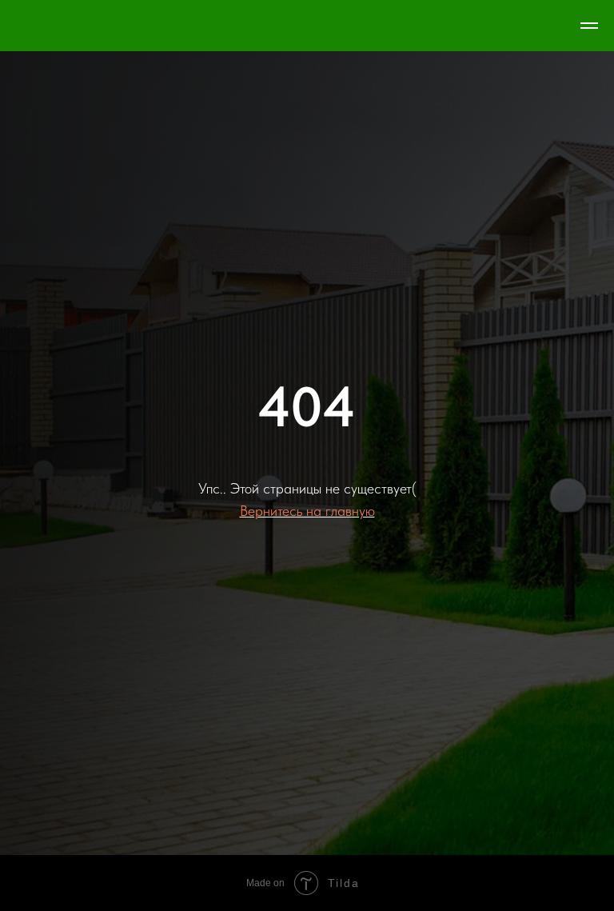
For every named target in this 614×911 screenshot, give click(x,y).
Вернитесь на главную (307, 557)
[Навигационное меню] (589, 25)
